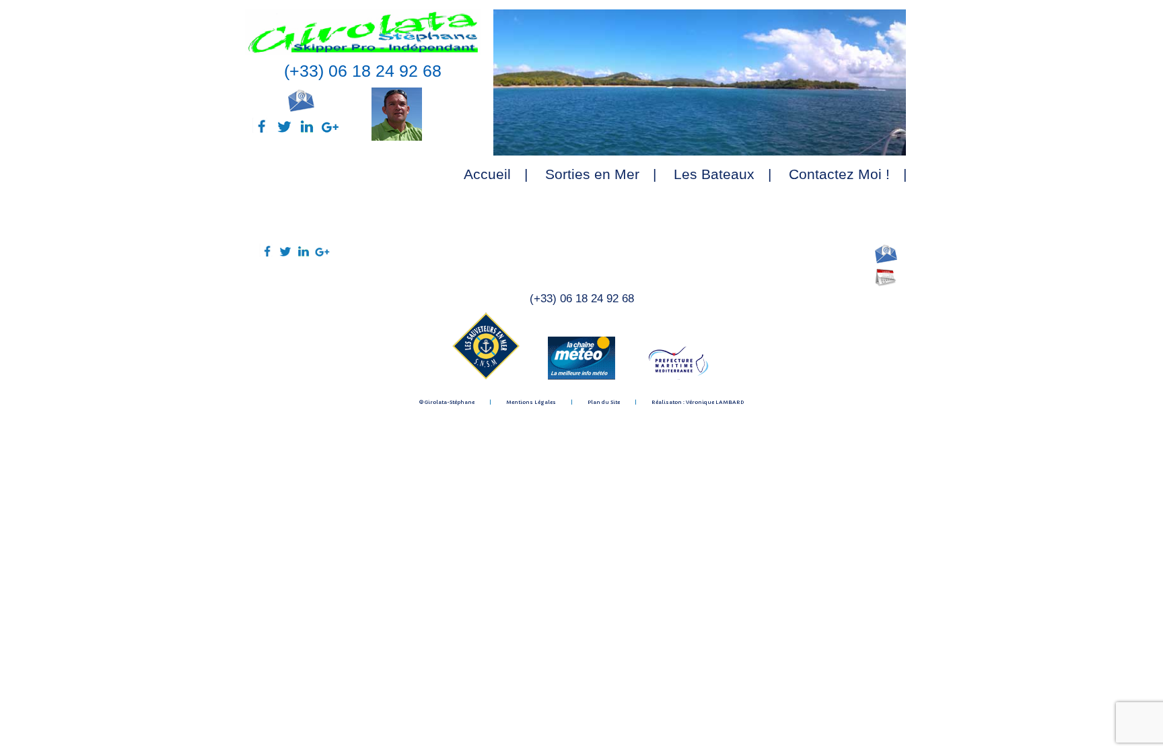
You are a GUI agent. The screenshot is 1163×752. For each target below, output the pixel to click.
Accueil (487, 174)
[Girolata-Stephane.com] (363, 51)
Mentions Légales (531, 402)
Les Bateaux (714, 174)
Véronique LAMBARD (715, 402)
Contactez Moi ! (839, 174)
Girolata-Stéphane (449, 402)
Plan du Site (604, 402)
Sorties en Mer (592, 174)
